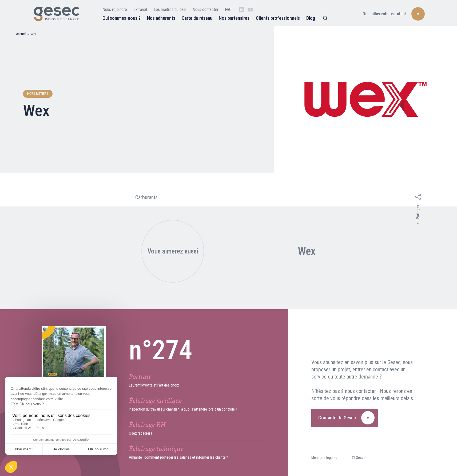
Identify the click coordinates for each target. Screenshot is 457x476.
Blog (310, 18)
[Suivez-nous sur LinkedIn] (241, 9)
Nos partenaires (234, 18)
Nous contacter (205, 9)
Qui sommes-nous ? (121, 18)
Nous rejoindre (114, 9)
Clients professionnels (278, 18)
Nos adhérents (161, 18)
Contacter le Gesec (337, 417)
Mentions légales (324, 457)
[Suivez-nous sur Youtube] (250, 9)
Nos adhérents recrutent (384, 13)
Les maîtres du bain (170, 9)
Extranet (140, 9)
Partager (417, 212)
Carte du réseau (197, 18)
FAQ (228, 9)
